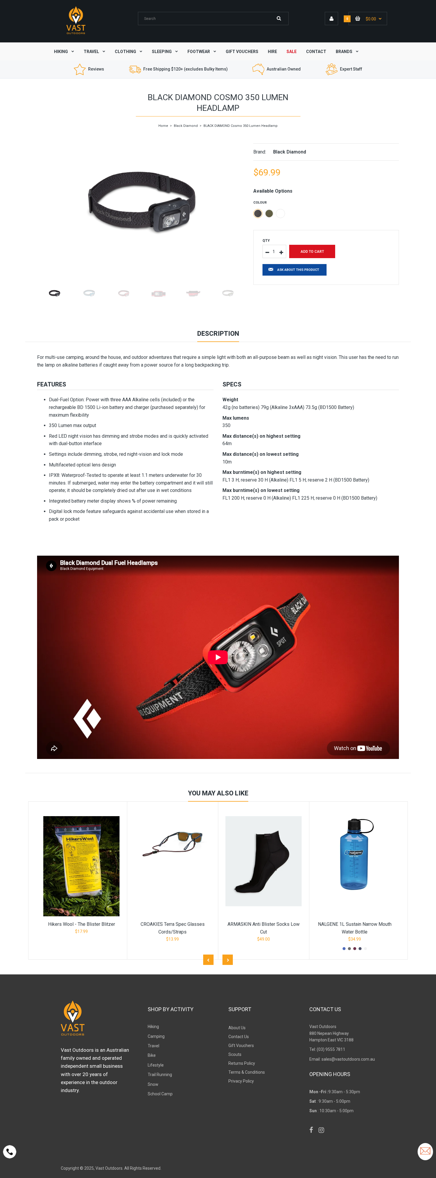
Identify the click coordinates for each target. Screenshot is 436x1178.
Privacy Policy (241, 1081)
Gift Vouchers (241, 1045)
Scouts (234, 1054)
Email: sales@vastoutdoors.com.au (342, 1059)
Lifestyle (156, 1065)
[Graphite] (257, 213)
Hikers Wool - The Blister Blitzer (81, 924)
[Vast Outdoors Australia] (76, 34)
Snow (153, 1084)
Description (218, 333)
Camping (156, 1036)
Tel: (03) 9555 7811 (327, 1049)
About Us (237, 1027)
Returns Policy (241, 1063)
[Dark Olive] (269, 213)
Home (163, 126)
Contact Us (238, 1036)
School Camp (160, 1093)
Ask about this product (298, 270)
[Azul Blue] (280, 213)
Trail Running (160, 1074)
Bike (152, 1055)
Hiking (153, 1026)
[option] (140, 205)
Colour (260, 202)
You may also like (218, 793)
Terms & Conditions (246, 1072)
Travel (153, 1045)
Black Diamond (186, 126)
